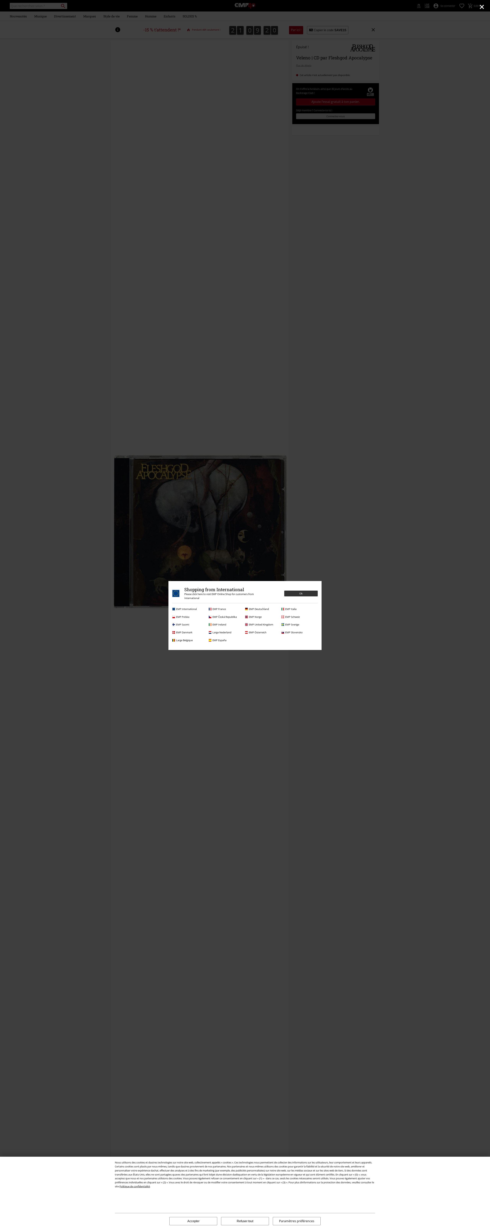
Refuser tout (245, 1221)
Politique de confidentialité (134, 1186)
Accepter (193, 1221)
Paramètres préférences (296, 1221)
